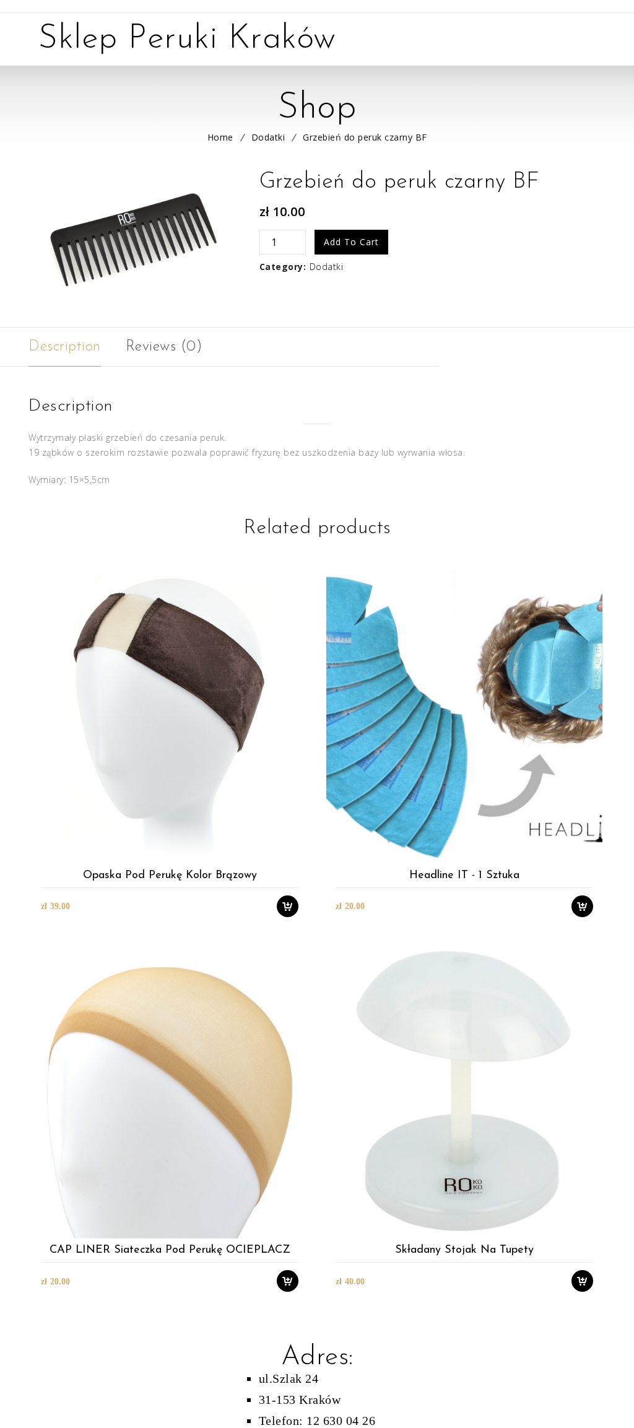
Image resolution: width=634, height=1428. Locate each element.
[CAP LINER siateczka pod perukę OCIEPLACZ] (169, 1091)
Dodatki (268, 137)
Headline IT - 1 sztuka (464, 875)
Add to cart (351, 242)
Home (220, 137)
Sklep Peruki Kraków (187, 39)
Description (64, 346)
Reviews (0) (164, 346)
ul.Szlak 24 (289, 1378)
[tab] (64, 347)
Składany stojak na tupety (464, 1250)
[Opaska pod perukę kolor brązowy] (169, 716)
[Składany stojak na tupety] (464, 1091)
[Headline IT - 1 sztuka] (464, 716)
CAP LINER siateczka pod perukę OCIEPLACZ (170, 1250)
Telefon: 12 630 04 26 (317, 1420)
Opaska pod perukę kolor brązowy (170, 875)
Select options (294, 856)
